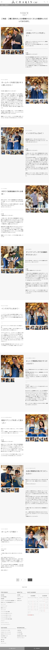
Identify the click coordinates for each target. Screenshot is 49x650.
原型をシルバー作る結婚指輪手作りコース (8, 602)
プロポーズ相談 (3, 637)
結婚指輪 (2, 598)
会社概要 (18, 595)
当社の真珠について (4, 635)
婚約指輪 (2, 595)
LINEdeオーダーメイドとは (5, 632)
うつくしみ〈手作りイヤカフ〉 (6, 617)
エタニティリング (4, 606)
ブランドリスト (3, 643)
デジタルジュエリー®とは (5, 630)
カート (47, 2)
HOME (2, 5)
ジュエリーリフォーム (5, 622)
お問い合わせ (19, 600)
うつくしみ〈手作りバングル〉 (6, 615)
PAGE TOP (24, 587)
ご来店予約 (19, 630)
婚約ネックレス (3, 607)
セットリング (3, 604)
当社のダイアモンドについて (6, 634)
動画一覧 (2, 639)
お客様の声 (19, 598)
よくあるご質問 (19, 634)
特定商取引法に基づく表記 (21, 635)
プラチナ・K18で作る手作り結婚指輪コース (8, 600)
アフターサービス (20, 596)
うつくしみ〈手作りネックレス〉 (6, 613)
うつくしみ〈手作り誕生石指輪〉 (6, 618)
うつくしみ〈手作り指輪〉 (5, 611)
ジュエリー (3, 620)
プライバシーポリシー (21, 637)
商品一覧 (2, 641)
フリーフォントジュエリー (5, 624)
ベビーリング (3, 609)
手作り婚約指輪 (3, 596)
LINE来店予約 (19, 632)
